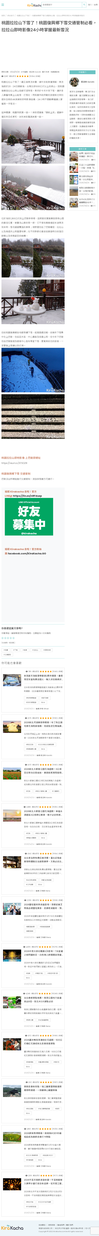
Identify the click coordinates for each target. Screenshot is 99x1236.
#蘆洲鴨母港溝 (43, 1062)
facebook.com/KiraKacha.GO (27, 553)
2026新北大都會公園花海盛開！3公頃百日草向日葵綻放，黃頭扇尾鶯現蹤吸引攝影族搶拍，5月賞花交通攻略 (43, 771)
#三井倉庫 (29, 884)
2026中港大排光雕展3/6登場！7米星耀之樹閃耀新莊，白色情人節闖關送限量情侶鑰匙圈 (43, 953)
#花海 (28, 791)
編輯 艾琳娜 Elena (43, 891)
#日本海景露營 (31, 702)
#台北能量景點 (43, 1020)
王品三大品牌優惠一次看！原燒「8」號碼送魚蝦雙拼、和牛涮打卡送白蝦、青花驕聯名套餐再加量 (87, 167)
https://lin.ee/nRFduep (27, 496)
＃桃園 (6, 650)
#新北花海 (29, 745)
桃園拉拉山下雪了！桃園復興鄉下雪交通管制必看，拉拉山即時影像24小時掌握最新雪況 (51, 16)
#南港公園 (29, 1020)
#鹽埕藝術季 (30, 927)
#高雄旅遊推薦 (45, 927)
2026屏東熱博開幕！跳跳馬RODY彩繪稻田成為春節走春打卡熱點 (43, 1135)
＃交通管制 (7, 655)
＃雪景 (25, 650)
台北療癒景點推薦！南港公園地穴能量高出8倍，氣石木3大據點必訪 (43, 999)
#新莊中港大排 (53, 973)
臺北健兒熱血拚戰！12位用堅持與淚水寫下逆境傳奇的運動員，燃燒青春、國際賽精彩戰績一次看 (87, 178)
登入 (90, 5)
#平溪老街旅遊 (31, 1207)
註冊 (96, 5)
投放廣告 (42, 1225)
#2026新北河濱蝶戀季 (46, 745)
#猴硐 (57, 1109)
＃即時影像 (47, 650)
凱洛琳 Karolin (87, 81)
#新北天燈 (29, 1202)
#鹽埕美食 (29, 931)
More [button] (43, 702)
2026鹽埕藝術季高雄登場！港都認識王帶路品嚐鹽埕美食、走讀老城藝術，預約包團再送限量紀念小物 (43, 906)
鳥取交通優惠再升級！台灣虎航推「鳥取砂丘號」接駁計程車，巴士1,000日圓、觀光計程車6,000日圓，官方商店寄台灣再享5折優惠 (87, 189)
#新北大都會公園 (41, 791)
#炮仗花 (56, 1062)
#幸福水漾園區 (31, 838)
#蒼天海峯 (45, 698)
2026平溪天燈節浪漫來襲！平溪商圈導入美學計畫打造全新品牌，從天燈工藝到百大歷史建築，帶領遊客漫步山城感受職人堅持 (43, 1181)
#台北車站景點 (31, 880)
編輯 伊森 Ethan (42, 709)
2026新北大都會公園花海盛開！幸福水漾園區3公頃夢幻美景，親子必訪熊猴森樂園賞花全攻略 (43, 813)
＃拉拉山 (35, 650)
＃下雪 (15, 650)
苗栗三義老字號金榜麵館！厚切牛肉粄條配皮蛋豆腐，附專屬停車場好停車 (87, 155)
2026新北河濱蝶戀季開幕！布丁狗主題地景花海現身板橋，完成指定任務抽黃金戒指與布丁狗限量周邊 (43, 724)
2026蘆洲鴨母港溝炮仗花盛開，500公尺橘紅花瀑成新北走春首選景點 (43, 1042)
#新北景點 (29, 1109)
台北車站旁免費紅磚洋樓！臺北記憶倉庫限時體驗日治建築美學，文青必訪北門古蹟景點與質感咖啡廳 (43, 860)
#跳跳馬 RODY (48, 1155)
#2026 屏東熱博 (32, 1155)
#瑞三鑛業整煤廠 (44, 1109)
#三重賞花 (55, 791)
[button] (2, 5)
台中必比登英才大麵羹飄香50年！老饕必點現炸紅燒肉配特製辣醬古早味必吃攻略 (87, 201)
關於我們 (69, 1225)
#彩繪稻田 (29, 1160)
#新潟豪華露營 (31, 698)
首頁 (3, 16)
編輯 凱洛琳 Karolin (44, 755)
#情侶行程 (39, 973)
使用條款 (51, 1225)
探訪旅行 (10, 16)
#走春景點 (29, 1062)
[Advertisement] (49, 51)
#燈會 (28, 973)
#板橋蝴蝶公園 (31, 749)
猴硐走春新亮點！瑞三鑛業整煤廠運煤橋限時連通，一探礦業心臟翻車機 (43, 1088)
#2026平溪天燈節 (44, 1202)
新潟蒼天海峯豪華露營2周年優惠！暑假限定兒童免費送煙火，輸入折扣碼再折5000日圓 (43, 677)
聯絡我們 (60, 1225)
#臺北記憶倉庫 (46, 880)
